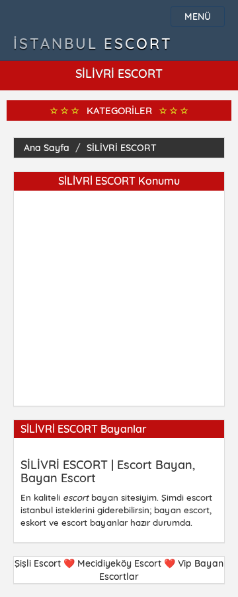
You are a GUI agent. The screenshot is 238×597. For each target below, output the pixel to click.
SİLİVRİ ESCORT (122, 148)
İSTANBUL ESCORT (93, 43)
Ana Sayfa (46, 148)
